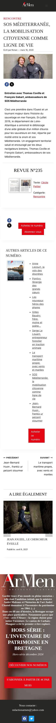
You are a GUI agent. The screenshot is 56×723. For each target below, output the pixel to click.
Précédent (7, 533)
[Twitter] (31, 718)
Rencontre (12, 18)
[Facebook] (7, 84)
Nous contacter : (28, 705)
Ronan (15, 50)
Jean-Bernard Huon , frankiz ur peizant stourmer (13, 464)
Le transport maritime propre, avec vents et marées (43, 466)
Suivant (49, 533)
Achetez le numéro (32, 225)
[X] (12, 84)
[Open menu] (46, 5)
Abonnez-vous (32, 231)
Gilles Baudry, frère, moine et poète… (37, 319)
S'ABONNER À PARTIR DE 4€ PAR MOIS (28, 682)
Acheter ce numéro (35, 435)
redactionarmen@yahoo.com (28, 709)
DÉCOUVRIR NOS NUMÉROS (28, 665)
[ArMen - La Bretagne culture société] (28, 4)
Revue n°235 (28, 170)
